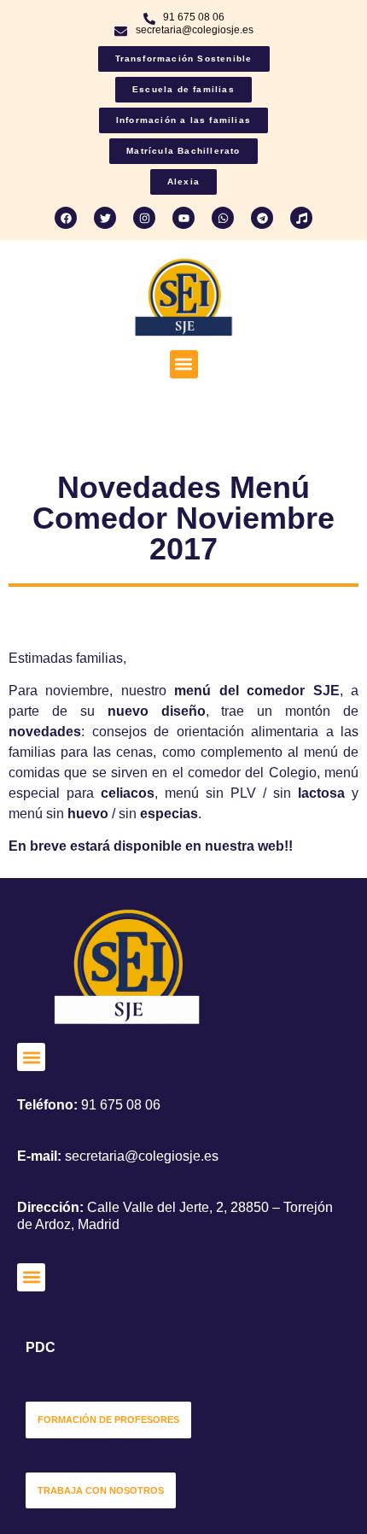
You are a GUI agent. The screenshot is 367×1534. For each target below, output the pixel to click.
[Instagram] (144, 218)
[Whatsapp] (223, 218)
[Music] (301, 218)
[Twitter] (105, 218)
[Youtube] (183, 218)
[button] (184, 364)
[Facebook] (66, 218)
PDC (40, 1347)
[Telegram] (262, 218)
